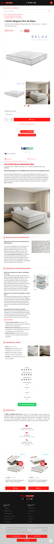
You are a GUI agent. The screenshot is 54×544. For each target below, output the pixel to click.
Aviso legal (6, 508)
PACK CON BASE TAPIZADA (27, 135)
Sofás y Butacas (7, 521)
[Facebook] (23, 499)
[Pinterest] (29, 499)
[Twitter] (25, 499)
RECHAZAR (37, 536)
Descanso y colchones (8, 518)
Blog (29, 513)
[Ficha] (15, 463)
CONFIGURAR (16, 536)
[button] (28, 106)
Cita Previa (31, 518)
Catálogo (30, 521)
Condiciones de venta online (9, 516)
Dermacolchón (31, 508)
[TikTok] (32, 499)
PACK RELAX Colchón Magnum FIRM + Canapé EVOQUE (14, 480)
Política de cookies (26, 532)
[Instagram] (27, 499)
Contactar (30, 516)
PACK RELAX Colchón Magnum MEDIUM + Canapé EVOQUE (37, 480)
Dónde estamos (32, 510)
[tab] (15, 159)
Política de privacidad (8, 513)
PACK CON (27, 131)
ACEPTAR (26, 540)
